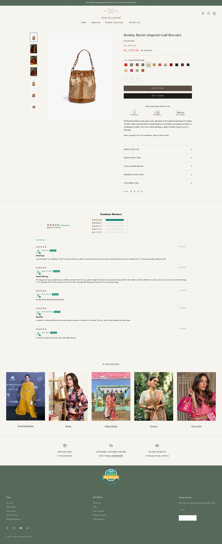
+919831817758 (117, 456)
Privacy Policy (11, 511)
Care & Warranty (99, 511)
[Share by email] (142, 192)
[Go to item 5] (33, 83)
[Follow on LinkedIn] (27, 528)
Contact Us (96, 503)
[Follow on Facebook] (7, 528)
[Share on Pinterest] (138, 192)
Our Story (9, 503)
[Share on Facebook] (131, 192)
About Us (95, 22)
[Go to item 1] (33, 37)
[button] (129, 41)
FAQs (95, 507)
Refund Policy (11, 507)
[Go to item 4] (33, 71)
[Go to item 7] (33, 106)
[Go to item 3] (33, 60)
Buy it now (158, 96)
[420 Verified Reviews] (111, 486)
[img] (41, 247)
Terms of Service (12, 515)
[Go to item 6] (33, 94)
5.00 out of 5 (65, 225)
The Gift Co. (135, 22)
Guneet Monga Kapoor (26, 426)
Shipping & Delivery (13, 519)
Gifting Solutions (99, 519)
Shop (83, 22)
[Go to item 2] (33, 48)
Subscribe (188, 518)
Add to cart (157, 88)
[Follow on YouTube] (21, 528)
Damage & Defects (99, 515)
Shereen (68, 426)
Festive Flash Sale (114, 22)
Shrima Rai (153, 426)
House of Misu (196, 426)
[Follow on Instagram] (14, 528)
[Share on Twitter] (134, 192)
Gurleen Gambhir (111, 426)
